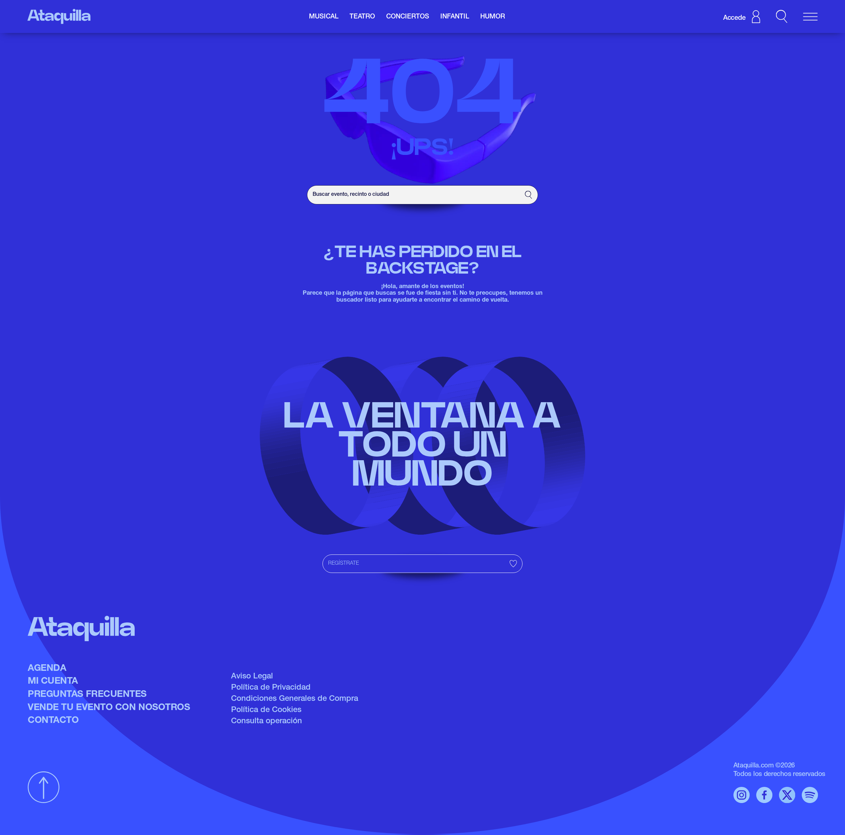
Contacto (53, 721)
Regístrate (343, 563)
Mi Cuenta (53, 681)
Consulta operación (266, 722)
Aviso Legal (252, 677)
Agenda (47, 668)
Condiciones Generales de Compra (294, 699)
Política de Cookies (266, 710)
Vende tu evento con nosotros (109, 708)
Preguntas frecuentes (87, 695)
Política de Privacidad (271, 688)
